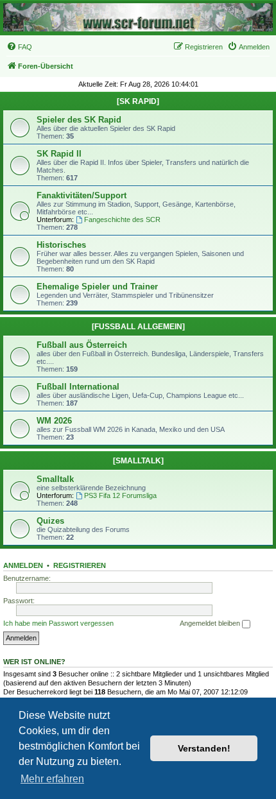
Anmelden (23, 565)
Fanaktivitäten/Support (81, 195)
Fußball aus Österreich (82, 345)
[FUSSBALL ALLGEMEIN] (138, 326)
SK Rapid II (59, 154)
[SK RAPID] (138, 101)
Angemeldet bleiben (211, 623)
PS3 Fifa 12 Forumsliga (120, 495)
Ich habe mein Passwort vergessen (58, 623)
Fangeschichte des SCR (122, 219)
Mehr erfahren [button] (52, 778)
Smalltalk (55, 479)
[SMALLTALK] (138, 460)
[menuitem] (19, 47)
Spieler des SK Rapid (79, 120)
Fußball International (78, 386)
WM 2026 (54, 420)
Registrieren (79, 565)
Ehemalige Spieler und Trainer (97, 286)
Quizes (50, 521)
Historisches (61, 245)
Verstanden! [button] (204, 748)
